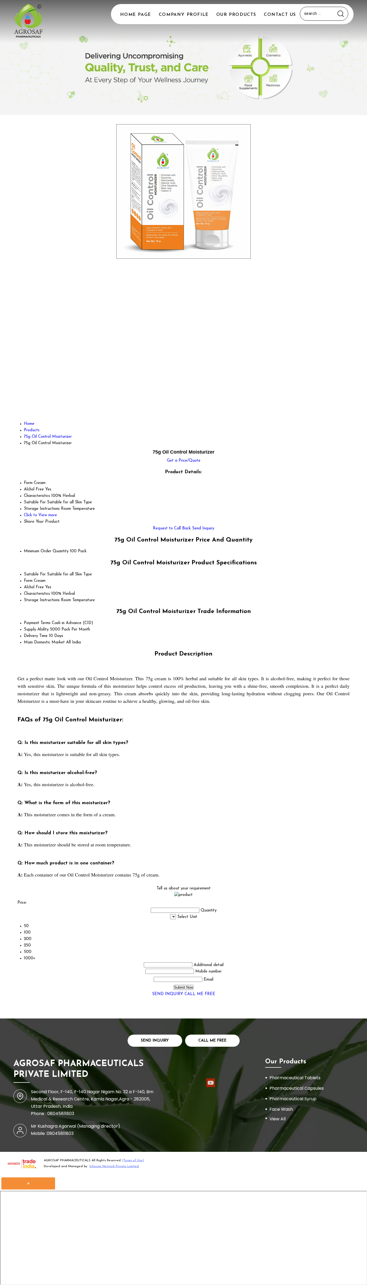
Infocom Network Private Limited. (114, 1166)
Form (28, 581)
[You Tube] (210, 1086)
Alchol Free (34, 587)
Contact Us (280, 15)
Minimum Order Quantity (46, 551)
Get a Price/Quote (183, 461)
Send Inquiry (203, 528)
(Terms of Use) (133, 1160)
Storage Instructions (42, 600)
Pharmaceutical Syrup (292, 1099)
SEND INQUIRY (167, 994)
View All (277, 1119)
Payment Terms (37, 623)
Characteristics (37, 594)
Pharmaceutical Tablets (295, 1078)
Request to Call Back (172, 528)
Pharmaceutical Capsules (296, 1088)
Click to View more (40, 515)
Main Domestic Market (44, 642)
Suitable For (35, 574)
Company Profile (184, 15)
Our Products (236, 15)
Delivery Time (36, 636)
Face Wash (281, 1109)
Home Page (135, 15)
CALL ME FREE (200, 994)
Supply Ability (36, 630)
